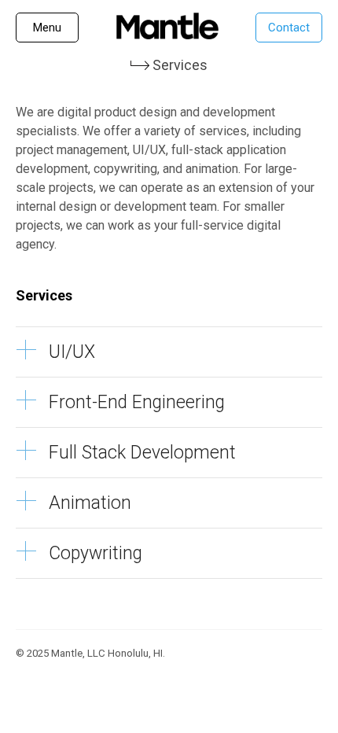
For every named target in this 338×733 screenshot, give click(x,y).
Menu (47, 27)
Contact (289, 27)
